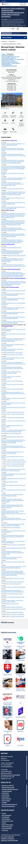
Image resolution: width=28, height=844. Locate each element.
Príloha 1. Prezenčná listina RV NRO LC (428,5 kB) (12, 612)
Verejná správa (5, 797)
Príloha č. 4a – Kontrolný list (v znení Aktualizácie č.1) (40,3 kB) (13, 421)
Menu (23, 4)
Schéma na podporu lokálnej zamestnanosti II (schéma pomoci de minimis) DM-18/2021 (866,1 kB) (13, 567)
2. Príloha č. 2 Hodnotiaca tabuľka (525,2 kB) (15, 461)
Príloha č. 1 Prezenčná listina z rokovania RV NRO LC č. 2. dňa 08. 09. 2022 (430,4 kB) (13, 542)
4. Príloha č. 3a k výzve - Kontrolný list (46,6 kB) (11, 381)
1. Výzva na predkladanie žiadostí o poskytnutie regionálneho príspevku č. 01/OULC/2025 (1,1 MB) (12, 367)
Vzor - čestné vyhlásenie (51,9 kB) (13, 583)
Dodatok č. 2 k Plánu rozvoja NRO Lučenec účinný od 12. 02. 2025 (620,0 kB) (13, 398)
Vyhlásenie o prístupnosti (7, 838)
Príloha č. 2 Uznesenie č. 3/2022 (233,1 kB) (15, 544)
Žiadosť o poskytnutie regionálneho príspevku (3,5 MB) (13, 548)
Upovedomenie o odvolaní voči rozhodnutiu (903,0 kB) (13, 290)
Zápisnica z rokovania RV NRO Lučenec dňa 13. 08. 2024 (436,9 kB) (13, 408)
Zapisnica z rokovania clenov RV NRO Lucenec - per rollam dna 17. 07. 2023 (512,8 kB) (12, 452)
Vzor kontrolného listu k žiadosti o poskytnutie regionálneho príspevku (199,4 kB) (11, 558)
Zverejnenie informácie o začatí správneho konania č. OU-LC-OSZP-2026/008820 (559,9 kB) (13, 299)
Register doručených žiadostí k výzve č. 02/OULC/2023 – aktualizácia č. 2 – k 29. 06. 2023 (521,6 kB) (13, 470)
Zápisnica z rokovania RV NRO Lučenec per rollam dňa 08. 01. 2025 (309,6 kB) (13, 403)
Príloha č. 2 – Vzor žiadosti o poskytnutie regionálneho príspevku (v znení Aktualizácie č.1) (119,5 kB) (13, 430)
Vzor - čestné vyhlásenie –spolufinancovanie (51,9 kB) (13, 587)
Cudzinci (4, 823)
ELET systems (4, 837)
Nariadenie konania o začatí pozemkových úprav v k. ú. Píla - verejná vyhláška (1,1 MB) (13, 203)
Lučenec (19, 43)
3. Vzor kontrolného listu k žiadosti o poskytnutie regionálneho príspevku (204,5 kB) (12, 495)
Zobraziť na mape (5, 108)
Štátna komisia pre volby (8, 787)
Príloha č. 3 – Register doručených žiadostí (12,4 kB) (12, 412)
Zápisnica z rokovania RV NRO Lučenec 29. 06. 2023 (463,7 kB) (12, 457)
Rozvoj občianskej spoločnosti (9, 804)
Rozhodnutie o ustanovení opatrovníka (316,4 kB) (12, 188)
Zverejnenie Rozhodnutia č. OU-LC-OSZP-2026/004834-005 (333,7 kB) (13, 303)
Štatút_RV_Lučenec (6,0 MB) (12, 603)
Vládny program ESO (7, 826)
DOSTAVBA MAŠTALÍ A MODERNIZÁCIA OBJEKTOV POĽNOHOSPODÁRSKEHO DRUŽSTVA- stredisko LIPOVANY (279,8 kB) (12, 260)
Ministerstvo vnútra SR (7, 785)
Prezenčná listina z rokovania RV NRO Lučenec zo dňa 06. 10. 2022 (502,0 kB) (13, 531)
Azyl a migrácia (5, 795)
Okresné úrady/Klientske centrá (10, 789)
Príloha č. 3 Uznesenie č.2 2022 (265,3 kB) (15, 616)
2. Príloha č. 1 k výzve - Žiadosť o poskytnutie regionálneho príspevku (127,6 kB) (11, 372)
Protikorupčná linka (6, 64)
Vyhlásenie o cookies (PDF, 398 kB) (9, 840)
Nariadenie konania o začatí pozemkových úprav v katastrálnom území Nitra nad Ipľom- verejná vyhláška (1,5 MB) (13, 155)
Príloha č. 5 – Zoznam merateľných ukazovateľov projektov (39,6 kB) (12, 426)
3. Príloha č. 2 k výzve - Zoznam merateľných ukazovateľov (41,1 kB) (11, 377)
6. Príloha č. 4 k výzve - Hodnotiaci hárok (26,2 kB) (12, 389)
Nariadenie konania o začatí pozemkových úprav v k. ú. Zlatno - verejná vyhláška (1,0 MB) (13, 207)
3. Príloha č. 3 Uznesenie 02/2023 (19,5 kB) (15, 463)
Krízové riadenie (16, 63)
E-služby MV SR (5, 817)
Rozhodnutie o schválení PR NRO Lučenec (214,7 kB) (12, 597)
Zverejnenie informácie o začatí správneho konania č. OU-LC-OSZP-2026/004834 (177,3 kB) (13, 308)
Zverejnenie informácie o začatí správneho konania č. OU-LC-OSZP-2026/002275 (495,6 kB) (13, 322)
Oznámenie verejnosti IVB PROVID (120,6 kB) (11, 247)
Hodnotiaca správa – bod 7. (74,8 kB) (14, 354)
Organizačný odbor (6, 63)
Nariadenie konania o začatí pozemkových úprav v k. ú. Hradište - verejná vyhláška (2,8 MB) (13, 144)
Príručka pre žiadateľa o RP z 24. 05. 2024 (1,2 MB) (12, 436)
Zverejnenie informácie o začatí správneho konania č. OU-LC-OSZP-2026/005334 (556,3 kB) (13, 313)
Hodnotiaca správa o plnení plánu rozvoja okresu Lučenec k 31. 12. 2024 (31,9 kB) (12, 349)
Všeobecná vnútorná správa (8, 58)
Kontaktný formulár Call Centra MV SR (10, 775)
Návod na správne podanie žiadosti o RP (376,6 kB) (12, 581)
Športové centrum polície (8, 806)
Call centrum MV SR (6, 828)
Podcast (4, 813)
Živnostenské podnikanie (8, 59)
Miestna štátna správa (7, 824)
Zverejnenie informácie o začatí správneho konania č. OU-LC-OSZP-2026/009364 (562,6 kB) (13, 294)
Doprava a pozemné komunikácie (9, 62)
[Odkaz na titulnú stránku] (6, 4)
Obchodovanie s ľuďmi (7, 821)
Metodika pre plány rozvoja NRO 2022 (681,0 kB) (12, 607)
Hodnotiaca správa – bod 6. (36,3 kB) (14, 352)
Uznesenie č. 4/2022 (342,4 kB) (13, 527)
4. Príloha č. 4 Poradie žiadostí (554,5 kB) (15, 465)
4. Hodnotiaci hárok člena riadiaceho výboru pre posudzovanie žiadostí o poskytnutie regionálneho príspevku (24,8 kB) (12, 500)
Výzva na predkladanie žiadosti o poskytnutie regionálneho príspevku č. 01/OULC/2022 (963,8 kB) (12, 591)
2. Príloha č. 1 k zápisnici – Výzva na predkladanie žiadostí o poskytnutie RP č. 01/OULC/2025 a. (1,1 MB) (13, 363)
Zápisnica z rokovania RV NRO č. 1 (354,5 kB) (15, 609)
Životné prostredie (19, 59)
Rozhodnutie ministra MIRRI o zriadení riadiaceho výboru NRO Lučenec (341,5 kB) (12, 601)
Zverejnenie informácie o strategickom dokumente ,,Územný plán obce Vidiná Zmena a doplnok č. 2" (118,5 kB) (13, 266)
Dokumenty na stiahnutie (8, 55)
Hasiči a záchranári (6, 799)
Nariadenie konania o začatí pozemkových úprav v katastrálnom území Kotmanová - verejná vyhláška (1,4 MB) (12, 149)
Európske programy (7, 791)
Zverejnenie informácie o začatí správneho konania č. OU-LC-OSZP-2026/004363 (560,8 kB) (13, 317)
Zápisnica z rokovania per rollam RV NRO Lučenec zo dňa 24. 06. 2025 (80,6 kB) (13, 345)
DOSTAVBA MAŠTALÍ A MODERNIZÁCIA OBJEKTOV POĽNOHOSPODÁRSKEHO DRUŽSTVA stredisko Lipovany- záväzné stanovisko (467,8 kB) (12, 252)
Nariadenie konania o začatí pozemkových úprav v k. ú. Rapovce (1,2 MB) (13, 198)
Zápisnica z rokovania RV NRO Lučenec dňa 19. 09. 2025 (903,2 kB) (13, 334)
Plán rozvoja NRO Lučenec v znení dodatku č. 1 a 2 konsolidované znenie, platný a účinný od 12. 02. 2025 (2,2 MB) (13, 393)
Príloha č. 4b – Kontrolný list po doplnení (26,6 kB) (12, 417)
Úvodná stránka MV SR (6, 33)
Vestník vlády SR (6, 819)
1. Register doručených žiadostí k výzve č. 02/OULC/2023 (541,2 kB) (13, 479)
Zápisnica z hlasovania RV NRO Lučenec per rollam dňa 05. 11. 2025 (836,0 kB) (13, 330)
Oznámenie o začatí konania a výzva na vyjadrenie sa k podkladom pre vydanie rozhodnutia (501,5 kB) (13, 178)
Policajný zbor (5, 793)
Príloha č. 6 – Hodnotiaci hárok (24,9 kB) (15, 414)
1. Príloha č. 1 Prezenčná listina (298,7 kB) (15, 459)
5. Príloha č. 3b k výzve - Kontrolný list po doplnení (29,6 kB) (12, 385)
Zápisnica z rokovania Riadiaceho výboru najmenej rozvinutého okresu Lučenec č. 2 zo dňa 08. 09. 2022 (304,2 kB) (12, 537)
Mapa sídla (11, 837)
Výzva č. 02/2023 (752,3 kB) (12, 481)
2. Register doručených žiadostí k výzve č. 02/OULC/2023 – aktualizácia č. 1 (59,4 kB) (13, 474)
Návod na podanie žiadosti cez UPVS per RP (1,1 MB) (12, 578)
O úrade (3, 54)
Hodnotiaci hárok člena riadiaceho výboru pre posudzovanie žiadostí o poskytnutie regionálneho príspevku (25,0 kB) (12, 553)
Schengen (4, 802)
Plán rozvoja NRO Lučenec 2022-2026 (10, 56)
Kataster (12, 60)
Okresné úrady (15, 33)
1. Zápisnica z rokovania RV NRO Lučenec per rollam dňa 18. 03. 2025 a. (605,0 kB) (12, 358)
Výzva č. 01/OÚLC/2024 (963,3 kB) (13, 433)
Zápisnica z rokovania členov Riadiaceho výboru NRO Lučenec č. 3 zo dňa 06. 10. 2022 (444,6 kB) (13, 524)
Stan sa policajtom (6, 815)
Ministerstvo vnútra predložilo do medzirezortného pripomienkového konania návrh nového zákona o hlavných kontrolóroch (13, 13)
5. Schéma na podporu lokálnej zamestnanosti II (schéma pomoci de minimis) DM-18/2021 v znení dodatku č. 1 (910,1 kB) (12, 506)
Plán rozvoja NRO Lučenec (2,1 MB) (14, 593)
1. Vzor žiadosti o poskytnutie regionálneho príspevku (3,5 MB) (13, 485)
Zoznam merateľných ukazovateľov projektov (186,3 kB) (13, 562)
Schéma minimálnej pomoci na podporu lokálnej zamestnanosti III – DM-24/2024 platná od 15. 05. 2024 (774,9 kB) (13, 447)
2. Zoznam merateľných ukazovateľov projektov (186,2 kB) (13, 490)
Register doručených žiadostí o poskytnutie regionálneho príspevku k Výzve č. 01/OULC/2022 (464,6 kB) (13, 519)
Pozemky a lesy (5, 60)
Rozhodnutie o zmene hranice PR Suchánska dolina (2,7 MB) (12, 174)
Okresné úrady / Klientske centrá (9, 43)
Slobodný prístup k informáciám (9, 65)
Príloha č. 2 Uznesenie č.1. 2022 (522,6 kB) (15, 614)
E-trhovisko (5, 830)
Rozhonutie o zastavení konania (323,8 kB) (15, 255)
